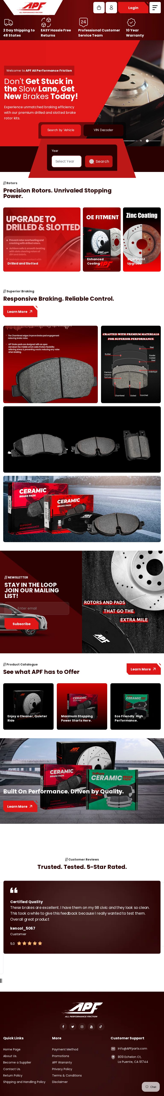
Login (133, 7)
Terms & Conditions (67, 1075)
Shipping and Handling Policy (24, 1082)
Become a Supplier (17, 1062)
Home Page (11, 1049)
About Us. (10, 1056)
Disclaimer (60, 1082)
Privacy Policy (62, 1069)
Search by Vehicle (60, 130)
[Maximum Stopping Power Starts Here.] (82, 729)
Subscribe (22, 623)
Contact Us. (12, 1069)
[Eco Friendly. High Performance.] (135, 729)
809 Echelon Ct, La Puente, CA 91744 (133, 1059)
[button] (0, 980)
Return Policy (12, 1075)
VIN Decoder (103, 130)
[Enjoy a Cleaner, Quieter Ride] (28, 729)
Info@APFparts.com (132, 1048)
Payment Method (65, 1049)
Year (55, 150)
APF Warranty (62, 1062)
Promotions (60, 1056)
